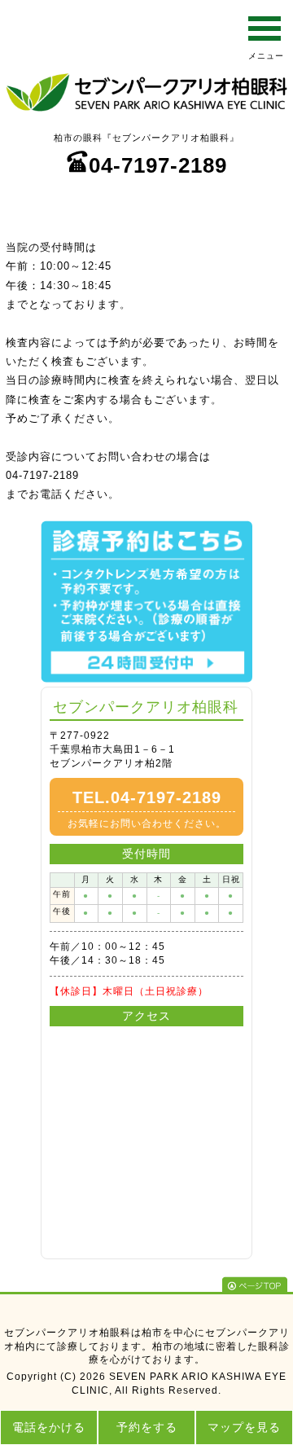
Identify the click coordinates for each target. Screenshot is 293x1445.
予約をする (146, 1427)
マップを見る (244, 1427)
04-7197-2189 (158, 165)
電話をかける (48, 1427)
